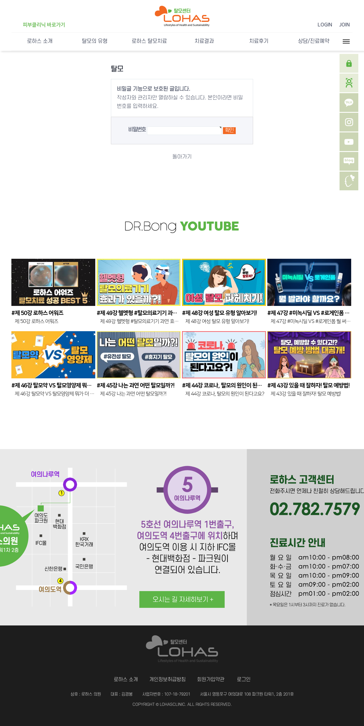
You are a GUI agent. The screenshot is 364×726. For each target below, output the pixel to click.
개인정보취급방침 (167, 679)
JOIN (344, 25)
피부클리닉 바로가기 (44, 25)
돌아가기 (182, 157)
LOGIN (325, 25)
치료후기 (258, 41)
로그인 (244, 679)
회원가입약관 (210, 679)
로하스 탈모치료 (149, 41)
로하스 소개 (40, 41)
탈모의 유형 (94, 41)
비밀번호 (137, 130)
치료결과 (204, 41)
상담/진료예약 (313, 41)
